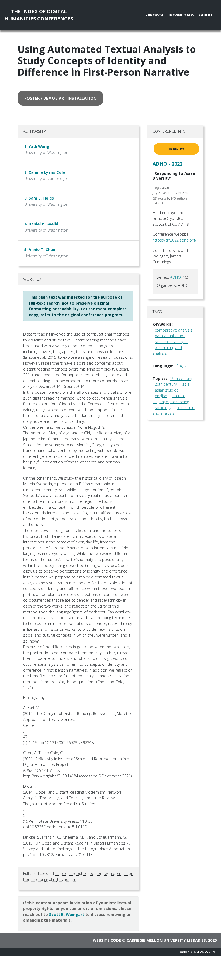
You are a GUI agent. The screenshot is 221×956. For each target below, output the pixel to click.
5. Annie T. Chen (39, 249)
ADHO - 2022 (167, 164)
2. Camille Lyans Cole (44, 172)
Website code (107, 940)
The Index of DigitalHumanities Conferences (38, 15)
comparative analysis (173, 330)
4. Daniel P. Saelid (41, 223)
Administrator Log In (197, 952)
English (183, 365)
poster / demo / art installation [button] (60, 98)
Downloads (181, 15)
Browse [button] (156, 15)
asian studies (167, 390)
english (161, 395)
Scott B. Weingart (66, 914)
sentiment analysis (171, 341)
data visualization (170, 335)
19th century (181, 378)
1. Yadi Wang (36, 146)
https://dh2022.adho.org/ (174, 240)
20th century (166, 384)
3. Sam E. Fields (39, 198)
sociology (163, 407)
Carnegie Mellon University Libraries (166, 940)
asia (185, 384)
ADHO (175, 277)
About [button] (208, 15)
